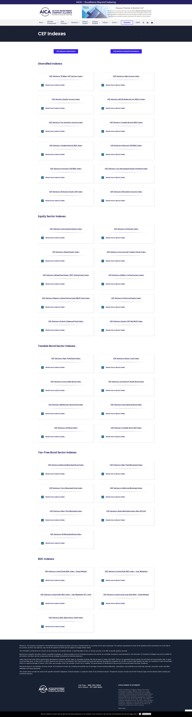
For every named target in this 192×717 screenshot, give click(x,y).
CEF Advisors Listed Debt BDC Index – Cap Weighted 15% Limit (65, 595)
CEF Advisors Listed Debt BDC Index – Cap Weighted (126, 571)
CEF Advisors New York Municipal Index (66, 511)
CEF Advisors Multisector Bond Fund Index (66, 405)
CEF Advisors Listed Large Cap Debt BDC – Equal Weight (126, 595)
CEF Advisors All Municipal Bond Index (65, 534)
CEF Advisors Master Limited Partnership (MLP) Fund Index (66, 298)
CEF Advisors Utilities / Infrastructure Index (126, 275)
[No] (189, 714)
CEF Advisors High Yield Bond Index (65, 358)
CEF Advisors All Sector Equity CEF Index (65, 192)
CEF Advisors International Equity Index (66, 229)
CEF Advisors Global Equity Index (65, 252)
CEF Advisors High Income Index (126, 76)
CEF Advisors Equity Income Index (66, 99)
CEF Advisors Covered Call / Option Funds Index (126, 252)
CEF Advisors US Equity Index (126, 229)
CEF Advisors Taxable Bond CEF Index (126, 428)
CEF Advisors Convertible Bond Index (66, 382)
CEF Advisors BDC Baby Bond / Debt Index (66, 618)
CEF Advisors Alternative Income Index (126, 192)
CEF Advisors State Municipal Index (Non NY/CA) (126, 511)
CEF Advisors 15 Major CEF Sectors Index (65, 76)
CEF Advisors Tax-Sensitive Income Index (66, 122)
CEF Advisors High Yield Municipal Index (126, 465)
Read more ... (122, 708)
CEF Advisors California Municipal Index (126, 488)
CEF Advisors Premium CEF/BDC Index (66, 169)
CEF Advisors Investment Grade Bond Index (126, 382)
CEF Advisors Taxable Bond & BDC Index (126, 122)
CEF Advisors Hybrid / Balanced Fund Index (65, 321)
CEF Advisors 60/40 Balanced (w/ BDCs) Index (126, 99)
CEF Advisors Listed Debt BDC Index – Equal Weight (66, 571)
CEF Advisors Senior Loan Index (126, 358)
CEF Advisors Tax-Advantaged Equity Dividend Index (126, 169)
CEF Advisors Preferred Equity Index (126, 298)
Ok (140, 714)
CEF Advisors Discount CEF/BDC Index (126, 145)
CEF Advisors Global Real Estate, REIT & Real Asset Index (66, 275)
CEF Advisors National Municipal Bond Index (66, 465)
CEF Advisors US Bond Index (65, 428)
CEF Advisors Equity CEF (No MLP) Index (126, 321)
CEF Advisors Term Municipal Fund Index (65, 488)
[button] (65, 85)
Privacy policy (146, 714)
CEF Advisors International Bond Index (126, 405)
